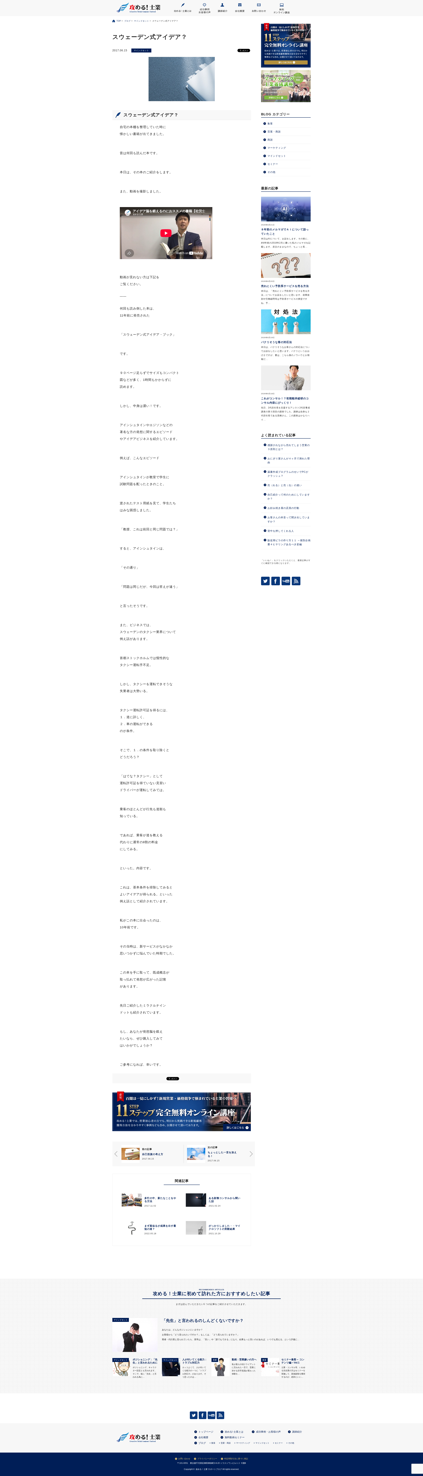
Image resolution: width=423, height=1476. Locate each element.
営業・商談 (274, 131)
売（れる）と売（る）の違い (285, 485)
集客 (270, 123)
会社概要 (203, 1437)
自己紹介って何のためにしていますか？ (289, 496)
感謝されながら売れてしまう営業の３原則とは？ (289, 447)
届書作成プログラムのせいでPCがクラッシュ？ (288, 473)
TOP (118, 21)
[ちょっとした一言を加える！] (196, 1154)
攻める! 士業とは (234, 1431)
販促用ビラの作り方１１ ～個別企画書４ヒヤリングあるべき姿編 (289, 542)
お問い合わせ (184, 1459)
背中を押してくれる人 (281, 531)
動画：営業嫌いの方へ (244, 1359)
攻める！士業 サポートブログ (209, 1469)
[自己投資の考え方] (130, 1154)
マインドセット (141, 21)
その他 (271, 172)
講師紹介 (297, 1431)
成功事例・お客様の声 (268, 1431)
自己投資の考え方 (152, 1154)
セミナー (273, 164)
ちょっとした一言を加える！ (222, 1154)
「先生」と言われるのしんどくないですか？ (203, 1320)
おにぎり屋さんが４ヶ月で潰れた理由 (289, 460)
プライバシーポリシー (207, 1459)
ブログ (127, 21)
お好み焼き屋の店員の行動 (283, 508)
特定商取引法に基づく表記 (236, 1459)
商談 (270, 139)
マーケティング (277, 147)
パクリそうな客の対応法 (276, 342)
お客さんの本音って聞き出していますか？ (289, 519)
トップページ (205, 1431)
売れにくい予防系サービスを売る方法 (285, 286)
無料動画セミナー (235, 1437)
